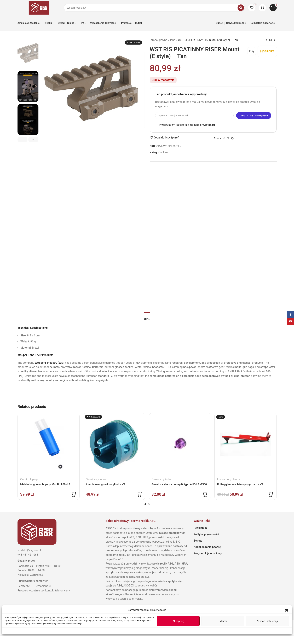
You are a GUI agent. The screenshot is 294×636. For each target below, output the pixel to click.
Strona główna (158, 40)
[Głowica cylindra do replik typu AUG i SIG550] (180, 444)
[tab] (147, 317)
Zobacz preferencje (267, 621)
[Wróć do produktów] (270, 40)
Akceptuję (178, 621)
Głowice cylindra (96, 479)
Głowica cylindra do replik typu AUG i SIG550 (179, 484)
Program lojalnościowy (208, 553)
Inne (172, 40)
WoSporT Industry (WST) (50, 362)
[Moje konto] (262, 7)
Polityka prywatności (206, 534)
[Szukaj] (241, 7)
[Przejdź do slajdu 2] (149, 504)
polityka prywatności (202, 124)
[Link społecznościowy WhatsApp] (228, 138)
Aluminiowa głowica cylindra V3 (105, 484)
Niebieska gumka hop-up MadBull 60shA (45, 484)
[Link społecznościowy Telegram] (232, 138)
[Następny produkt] (275, 40)
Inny (251, 51)
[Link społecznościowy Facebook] (224, 138)
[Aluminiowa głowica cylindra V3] (114, 444)
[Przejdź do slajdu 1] (145, 504)
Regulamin (200, 528)
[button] (287, 610)
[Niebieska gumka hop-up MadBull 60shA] (49, 444)
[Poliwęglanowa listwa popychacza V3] (245, 444)
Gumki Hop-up (29, 479)
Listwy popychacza (228, 479)
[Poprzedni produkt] (266, 40)
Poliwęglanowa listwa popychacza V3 (240, 484)
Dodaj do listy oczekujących (254, 115)
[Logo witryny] (39, 7)
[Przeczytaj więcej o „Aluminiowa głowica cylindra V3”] (140, 494)
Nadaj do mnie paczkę (207, 547)
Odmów (222, 621)
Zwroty (198, 540)
